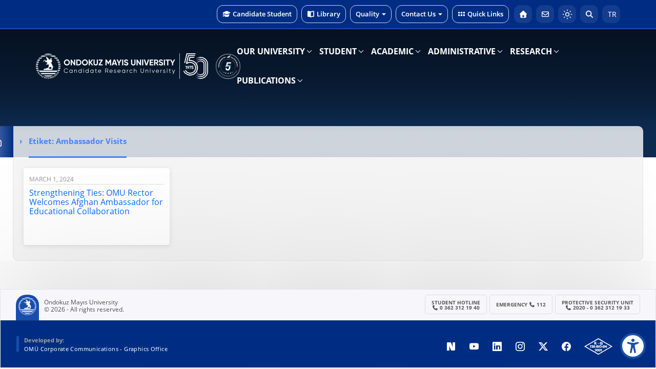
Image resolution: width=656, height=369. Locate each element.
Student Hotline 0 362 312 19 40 (456, 305)
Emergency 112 (521, 304)
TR (611, 14)
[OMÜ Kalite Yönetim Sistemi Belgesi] (598, 346)
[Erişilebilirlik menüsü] (633, 346)
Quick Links (485, 13)
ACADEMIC (392, 51)
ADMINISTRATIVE (462, 51)
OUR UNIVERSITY (271, 51)
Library (328, 13)
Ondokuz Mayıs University (81, 302)
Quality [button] (367, 13)
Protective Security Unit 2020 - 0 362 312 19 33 (597, 305)
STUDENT (338, 51)
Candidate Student (262, 13)
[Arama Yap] (589, 14)
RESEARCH (531, 51)
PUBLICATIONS (266, 80)
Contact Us (418, 13)
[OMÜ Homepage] (523, 14)
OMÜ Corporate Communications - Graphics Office (96, 349)
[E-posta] (545, 14)
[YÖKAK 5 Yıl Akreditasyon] (228, 65)
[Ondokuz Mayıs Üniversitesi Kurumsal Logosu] (122, 65)
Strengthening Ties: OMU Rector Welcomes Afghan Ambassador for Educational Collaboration (96, 202)
